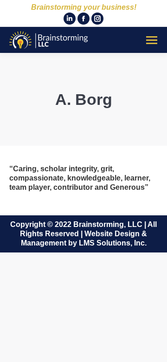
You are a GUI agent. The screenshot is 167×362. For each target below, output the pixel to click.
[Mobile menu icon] (152, 40)
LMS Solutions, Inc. (113, 243)
